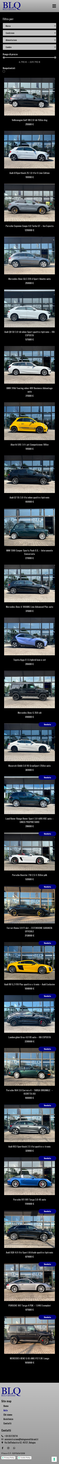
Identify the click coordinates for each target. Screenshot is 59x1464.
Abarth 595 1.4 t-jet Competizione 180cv (30, 444)
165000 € (29, 1362)
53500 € (29, 879)
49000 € (29, 717)
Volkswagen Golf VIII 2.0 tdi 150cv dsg (29, 120)
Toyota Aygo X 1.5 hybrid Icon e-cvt (29, 659)
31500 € (30, 611)
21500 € (30, 395)
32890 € (29, 1150)
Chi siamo (7, 1414)
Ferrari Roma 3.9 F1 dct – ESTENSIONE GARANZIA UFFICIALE (29, 929)
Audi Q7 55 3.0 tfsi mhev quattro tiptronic (29, 497)
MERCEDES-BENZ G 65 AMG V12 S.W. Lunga (29, 1358)
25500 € (29, 124)
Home (6, 1406)
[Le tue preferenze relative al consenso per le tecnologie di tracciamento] (54, 1459)
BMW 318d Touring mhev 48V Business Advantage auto (29, 389)
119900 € (29, 1203)
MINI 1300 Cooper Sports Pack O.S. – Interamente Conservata (29, 552)
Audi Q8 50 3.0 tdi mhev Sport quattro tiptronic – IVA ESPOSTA (29, 333)
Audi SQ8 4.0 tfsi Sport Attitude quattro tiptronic (29, 1252)
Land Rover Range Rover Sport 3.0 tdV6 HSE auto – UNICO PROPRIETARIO (29, 820)
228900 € (29, 1041)
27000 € (29, 558)
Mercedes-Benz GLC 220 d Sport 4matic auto (29, 278)
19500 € (29, 448)
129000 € (29, 230)
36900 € (29, 770)
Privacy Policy (9, 1458)
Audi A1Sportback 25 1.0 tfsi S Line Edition (29, 173)
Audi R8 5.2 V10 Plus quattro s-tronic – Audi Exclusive (29, 984)
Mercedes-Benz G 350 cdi (29, 712)
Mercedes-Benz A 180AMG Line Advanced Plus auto (29, 606)
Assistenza (8, 1419)
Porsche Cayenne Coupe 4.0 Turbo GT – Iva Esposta (30, 226)
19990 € (29, 177)
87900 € (29, 1256)
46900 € (29, 501)
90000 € (29, 1097)
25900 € (29, 283)
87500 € (29, 1309)
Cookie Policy (25, 1458)
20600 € (29, 664)
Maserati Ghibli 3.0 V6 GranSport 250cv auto (29, 765)
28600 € (29, 826)
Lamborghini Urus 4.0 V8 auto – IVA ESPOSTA (29, 1037)
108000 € (29, 988)
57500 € (29, 339)
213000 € (29, 935)
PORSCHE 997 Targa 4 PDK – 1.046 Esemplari (29, 1305)
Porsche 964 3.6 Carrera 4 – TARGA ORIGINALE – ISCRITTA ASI (29, 1091)
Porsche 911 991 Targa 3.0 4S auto (29, 1199)
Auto (5, 1410)
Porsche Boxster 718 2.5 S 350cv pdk (29, 875)
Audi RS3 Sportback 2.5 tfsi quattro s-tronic (29, 1146)
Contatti (7, 1423)
